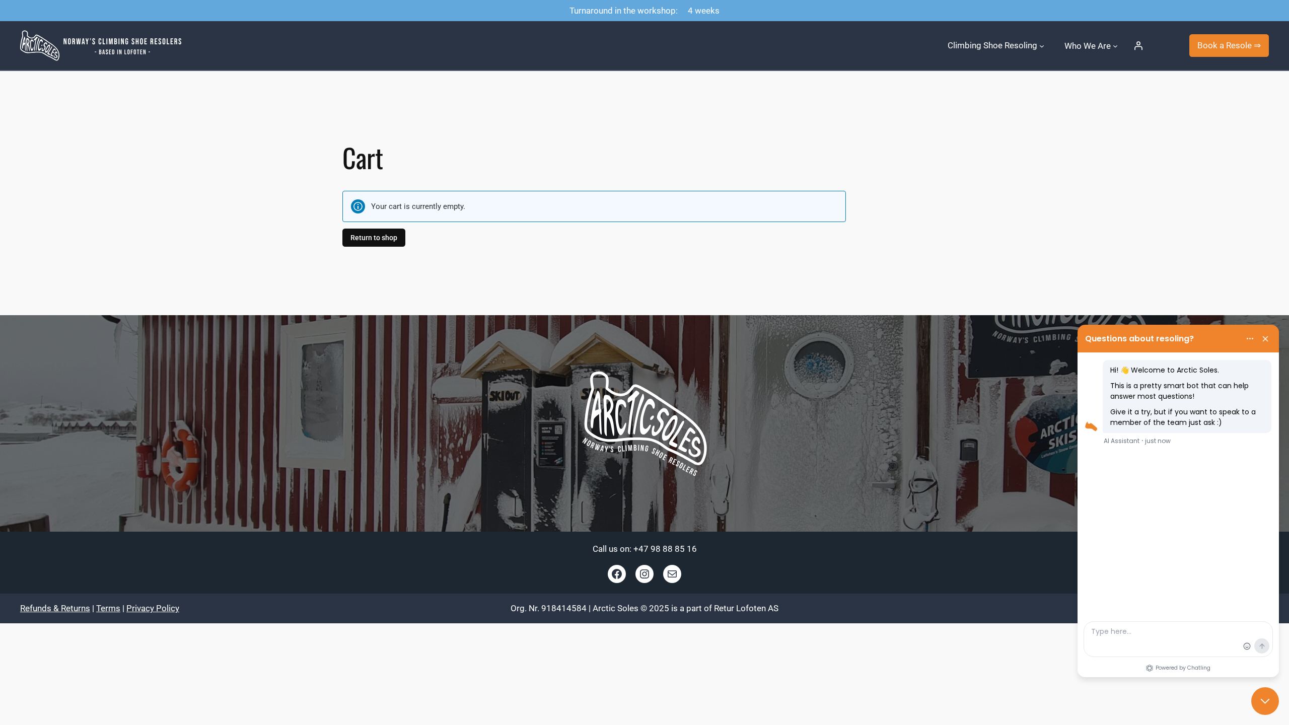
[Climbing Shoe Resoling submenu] (1041, 45)
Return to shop (373, 238)
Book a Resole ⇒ (1229, 45)
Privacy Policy (152, 608)
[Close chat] (1265, 701)
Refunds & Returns (55, 608)
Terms (108, 608)
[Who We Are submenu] (1115, 45)
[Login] (1138, 45)
